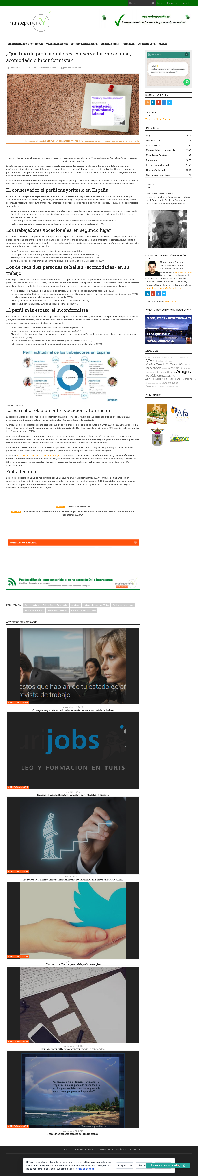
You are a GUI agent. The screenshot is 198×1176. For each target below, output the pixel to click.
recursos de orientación (57, 610)
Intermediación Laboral (84, 43)
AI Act (173, 376)
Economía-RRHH (110, 43)
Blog (168, 135)
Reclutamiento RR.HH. (34, 610)
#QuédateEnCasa (157, 375)
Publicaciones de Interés (123, 605)
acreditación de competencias (174, 357)
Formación (129, 43)
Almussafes (150, 372)
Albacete (156, 368)
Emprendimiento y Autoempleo (25, 43)
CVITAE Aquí (169, 301)
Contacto (185, 3)
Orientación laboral (57, 43)
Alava (164, 368)
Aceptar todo (125, 1165)
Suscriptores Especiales (168, 175)
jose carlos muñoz (72, 67)
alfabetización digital (154, 383)
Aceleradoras (158, 361)
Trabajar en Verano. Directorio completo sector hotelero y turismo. (73, 794)
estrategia (75, 605)
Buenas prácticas (32, 605)
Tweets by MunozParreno (157, 119)
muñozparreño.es (183, 272)
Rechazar (144, 1165)
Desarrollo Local (147, 43)
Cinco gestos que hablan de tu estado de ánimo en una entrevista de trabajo (73, 710)
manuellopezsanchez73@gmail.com (163, 288)
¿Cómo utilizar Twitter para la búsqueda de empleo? (73, 964)
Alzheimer (174, 368)
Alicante (161, 372)
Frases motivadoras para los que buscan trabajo (73, 1133)
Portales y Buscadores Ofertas (96, 605)
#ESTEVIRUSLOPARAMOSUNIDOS (170, 379)
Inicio (160, 3)
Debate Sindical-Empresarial (55, 605)
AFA (148, 361)
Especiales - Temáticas (168, 155)
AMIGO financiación (169, 386)
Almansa (169, 361)
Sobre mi (172, 3)
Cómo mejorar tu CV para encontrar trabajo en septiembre (73, 1049)
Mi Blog (163, 43)
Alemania (185, 368)
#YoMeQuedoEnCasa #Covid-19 (167, 366)
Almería (171, 372)
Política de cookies (128, 1149)
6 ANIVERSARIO (153, 357)
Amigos (183, 371)
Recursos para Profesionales (83, 610)
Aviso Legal (106, 1149)
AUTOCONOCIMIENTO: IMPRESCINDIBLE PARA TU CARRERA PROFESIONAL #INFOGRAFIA (73, 879)
